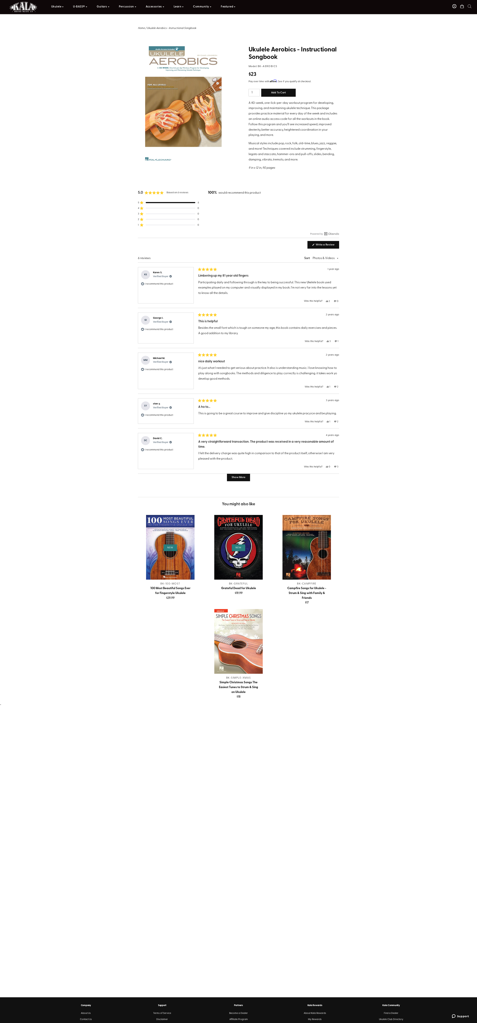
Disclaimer (162, 1019)
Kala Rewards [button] (314, 1005)
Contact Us (86, 1019)
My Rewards (315, 1019)
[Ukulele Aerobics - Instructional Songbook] (183, 48)
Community (201, 6)
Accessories (154, 6)
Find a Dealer (391, 1013)
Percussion (126, 6)
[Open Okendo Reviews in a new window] (324, 234)
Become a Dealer (238, 1013)
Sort (307, 258)
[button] (469, 6)
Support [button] (162, 1005)
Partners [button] (238, 1005)
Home (141, 28)
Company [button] (86, 1005)
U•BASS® (79, 6)
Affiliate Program (238, 1019)
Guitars (102, 6)
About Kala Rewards (315, 1013)
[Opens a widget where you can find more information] (460, 1016)
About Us (86, 1013)
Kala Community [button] (391, 1005)
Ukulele (56, 6)
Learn (177, 6)
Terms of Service (162, 1013)
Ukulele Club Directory (391, 1019)
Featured (227, 6)
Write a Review (327, 246)
